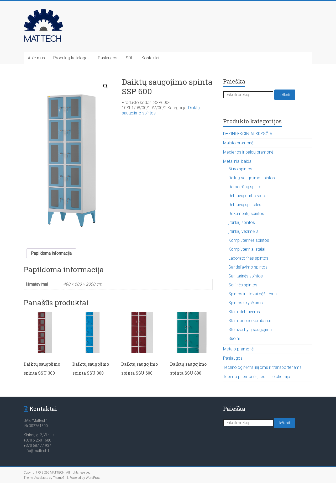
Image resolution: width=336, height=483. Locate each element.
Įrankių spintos (241, 222)
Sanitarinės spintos (245, 276)
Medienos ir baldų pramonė (248, 152)
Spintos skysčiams (245, 302)
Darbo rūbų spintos (246, 186)
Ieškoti (285, 95)
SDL (129, 57)
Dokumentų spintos (246, 213)
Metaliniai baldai (237, 161)
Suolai (234, 338)
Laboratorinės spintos (248, 258)
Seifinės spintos (242, 284)
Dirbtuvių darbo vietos (248, 195)
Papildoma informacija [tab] (51, 253)
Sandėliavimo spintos (247, 267)
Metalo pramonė (238, 348)
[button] (105, 86)
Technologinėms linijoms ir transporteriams (262, 367)
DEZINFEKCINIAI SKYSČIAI (248, 133)
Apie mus (36, 57)
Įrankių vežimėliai (243, 231)
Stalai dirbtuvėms (244, 311)
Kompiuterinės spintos (248, 240)
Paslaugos (107, 57)
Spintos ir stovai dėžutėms (252, 293)
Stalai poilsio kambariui (249, 320)
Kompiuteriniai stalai (246, 249)
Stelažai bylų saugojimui (250, 329)
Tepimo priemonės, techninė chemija (256, 376)
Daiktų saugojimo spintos (251, 177)
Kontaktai (150, 57)
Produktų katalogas (71, 57)
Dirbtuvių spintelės (244, 204)
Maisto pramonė (238, 142)
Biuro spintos (240, 168)
